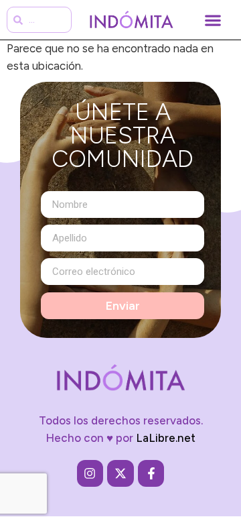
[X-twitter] (120, 473)
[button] (212, 20)
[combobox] (39, 20)
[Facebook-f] (151, 473)
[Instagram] (90, 473)
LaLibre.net (165, 438)
